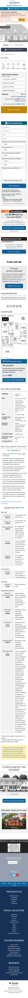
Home (2, 54)
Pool (14, 924)
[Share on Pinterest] (20, 306)
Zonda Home (14, 974)
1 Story (14, 928)
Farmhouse (14, 899)
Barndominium (14, 896)
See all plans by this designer (14, 801)
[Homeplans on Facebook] (10, 875)
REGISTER (17, 9)
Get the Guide (14, 252)
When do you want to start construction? (14, 142)
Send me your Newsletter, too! (13, 180)
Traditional (11, 54)
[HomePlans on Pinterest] (17, 875)
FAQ (19, 883)
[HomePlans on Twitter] (14, 875)
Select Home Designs (14, 948)
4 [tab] (18, 43)
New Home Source (14, 967)
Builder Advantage (14, 969)
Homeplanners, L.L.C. (14, 946)
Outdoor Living (14, 922)
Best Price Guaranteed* (18, 96)
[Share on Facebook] (14, 306)
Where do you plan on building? (11, 158)
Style (6, 54)
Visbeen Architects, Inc (14, 954)
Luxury (14, 918)
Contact (14, 885)
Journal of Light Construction (14, 973)
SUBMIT (21, 20)
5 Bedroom (14, 914)
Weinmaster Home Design (14, 956)
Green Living (14, 944)
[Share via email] (7, 306)
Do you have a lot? (7, 147)
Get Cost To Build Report (14, 228)
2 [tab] (13, 43)
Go (18, 862)
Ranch (14, 901)
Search (4, 883)
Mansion (14, 920)
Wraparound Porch (14, 933)
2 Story (14, 929)
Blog (14, 883)
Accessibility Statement (14, 992)
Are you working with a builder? (11, 153)
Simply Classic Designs (14, 950)
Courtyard (14, 916)
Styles (10, 883)
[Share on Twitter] (17, 306)
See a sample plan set (14, 450)
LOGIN (23, 9)
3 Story (14, 931)
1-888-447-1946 (14, 5)
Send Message (14, 186)
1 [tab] (10, 43)
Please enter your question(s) (11, 168)
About (24, 883)
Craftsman (14, 898)
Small (14, 926)
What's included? (6, 76)
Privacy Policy (6, 17)
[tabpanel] (14, 33)
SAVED (11, 9)
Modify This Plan (14, 286)
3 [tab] (15, 43)
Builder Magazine (14, 971)
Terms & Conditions (21, 15)
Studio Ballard (14, 952)
